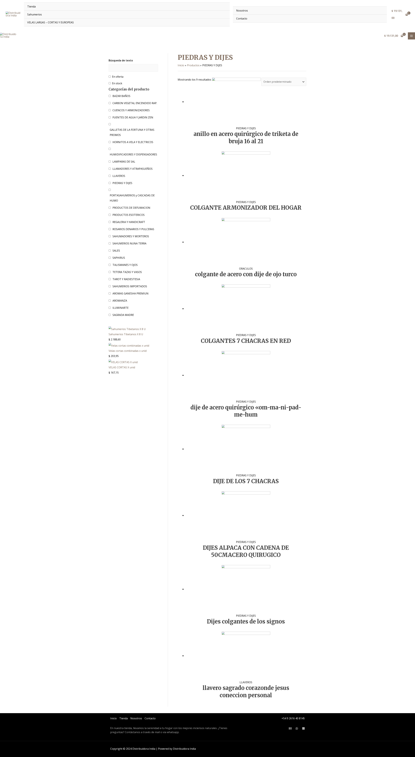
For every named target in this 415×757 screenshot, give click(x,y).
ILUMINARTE (121, 308)
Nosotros (242, 10)
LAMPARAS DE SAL (124, 161)
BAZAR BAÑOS (121, 96)
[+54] (297, 728)
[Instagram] (303, 728)
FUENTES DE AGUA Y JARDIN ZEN (133, 117)
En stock (117, 83)
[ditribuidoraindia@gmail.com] (290, 728)
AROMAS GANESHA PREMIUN (130, 293)
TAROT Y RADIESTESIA (126, 279)
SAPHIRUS (119, 258)
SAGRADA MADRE (123, 315)
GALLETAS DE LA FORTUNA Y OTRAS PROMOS (132, 132)
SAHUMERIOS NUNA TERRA (129, 243)
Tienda (31, 6)
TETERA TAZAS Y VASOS (127, 272)
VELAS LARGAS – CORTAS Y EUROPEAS (50, 22)
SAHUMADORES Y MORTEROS (131, 236)
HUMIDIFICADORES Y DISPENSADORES (133, 154)
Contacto (241, 18)
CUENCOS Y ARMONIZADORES (131, 110)
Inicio (113, 718)
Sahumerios (34, 14)
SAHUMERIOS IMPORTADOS (130, 286)
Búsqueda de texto (121, 60)
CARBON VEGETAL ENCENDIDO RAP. (135, 103)
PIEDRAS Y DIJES (122, 183)
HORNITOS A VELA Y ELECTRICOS (133, 142)
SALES (116, 250)
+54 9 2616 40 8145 (293, 718)
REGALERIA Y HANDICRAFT (129, 222)
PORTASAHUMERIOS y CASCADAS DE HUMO (132, 198)
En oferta (117, 76)
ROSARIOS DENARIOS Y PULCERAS (133, 229)
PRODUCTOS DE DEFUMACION (131, 208)
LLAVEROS (119, 176)
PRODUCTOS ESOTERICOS (129, 215)
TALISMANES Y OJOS (125, 265)
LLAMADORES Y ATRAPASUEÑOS (133, 169)
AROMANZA (120, 300)
